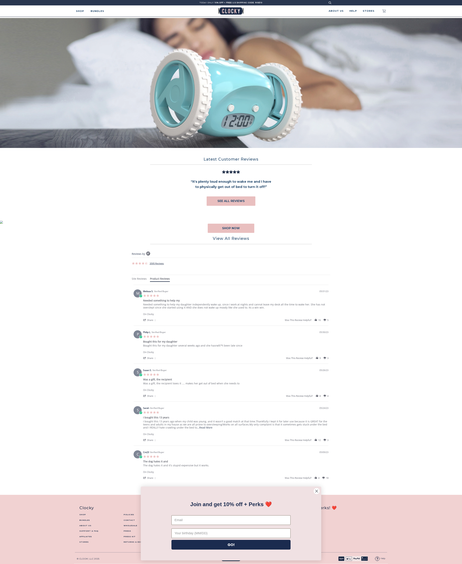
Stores (368, 10)
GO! (231, 544)
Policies (129, 515)
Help (353, 10)
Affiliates (85, 537)
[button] (150, 320)
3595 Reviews (157, 263)
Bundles (97, 11)
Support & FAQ (88, 531)
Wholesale (130, 526)
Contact (129, 520)
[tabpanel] (231, 387)
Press (127, 531)
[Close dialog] (316, 491)
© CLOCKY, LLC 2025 (88, 558)
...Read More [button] (204, 427)
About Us (336, 10)
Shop (80, 11)
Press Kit (130, 537)
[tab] (139, 279)
